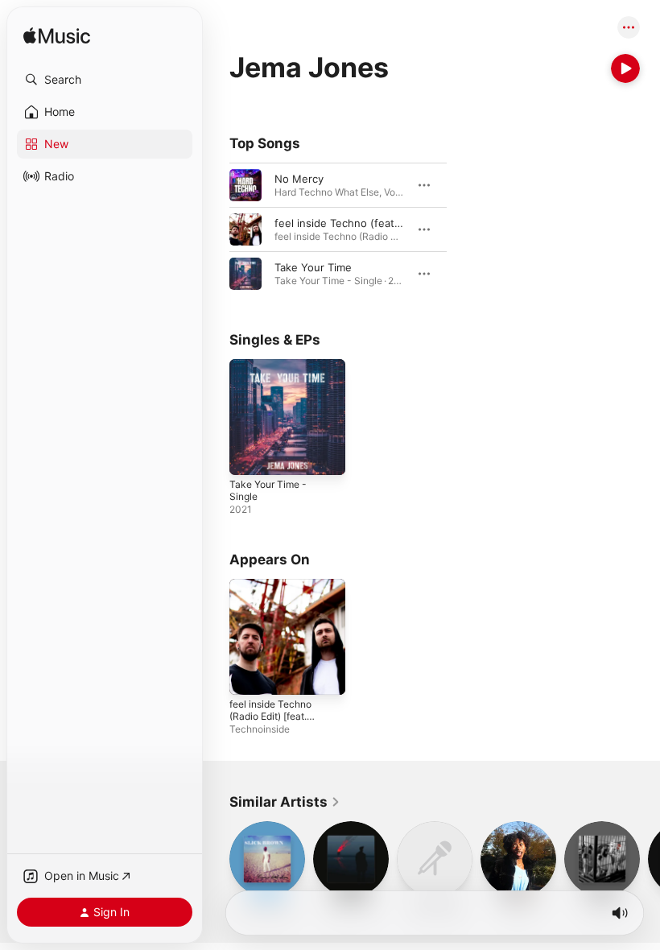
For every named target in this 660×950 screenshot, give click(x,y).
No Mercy (299, 178)
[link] (284, 802)
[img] (56, 36)
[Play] (625, 68)
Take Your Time (313, 267)
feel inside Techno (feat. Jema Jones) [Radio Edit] (400, 223)
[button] (105, 79)
